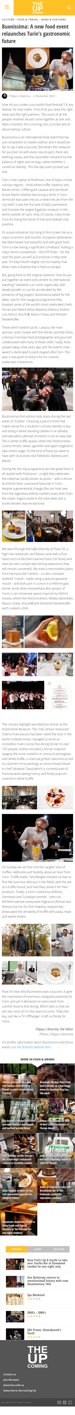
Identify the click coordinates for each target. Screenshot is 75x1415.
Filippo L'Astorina (19, 96)
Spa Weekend (35, 1295)
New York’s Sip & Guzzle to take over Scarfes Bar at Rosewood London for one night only (47, 1263)
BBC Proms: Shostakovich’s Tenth (44, 1331)
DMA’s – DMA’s (36, 1312)
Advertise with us (13, 1385)
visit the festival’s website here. (31, 1047)
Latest (37, 1249)
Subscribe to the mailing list (19, 1390)
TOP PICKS (58, 1249)
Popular (17, 1249)
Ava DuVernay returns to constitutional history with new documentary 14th (47, 1281)
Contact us (9, 1374)
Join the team (11, 1379)
